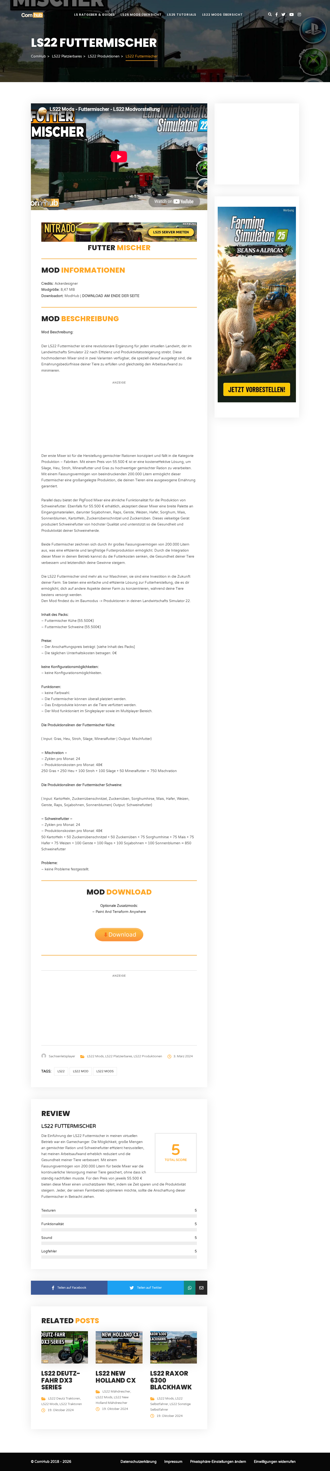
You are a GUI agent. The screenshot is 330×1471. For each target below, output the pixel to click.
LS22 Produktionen (148, 1056)
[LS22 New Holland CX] (120, 1347)
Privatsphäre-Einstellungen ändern (218, 1462)
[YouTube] (293, 14)
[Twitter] (285, 14)
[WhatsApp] (189, 1287)
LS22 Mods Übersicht (222, 14)
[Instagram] (299, 14)
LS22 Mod (80, 1071)
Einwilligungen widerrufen (275, 1462)
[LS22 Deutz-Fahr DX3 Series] (65, 1347)
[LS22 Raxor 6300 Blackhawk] (174, 1347)
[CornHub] (32, 15)
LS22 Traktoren (70, 1404)
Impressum (173, 1462)
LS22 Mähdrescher (116, 1391)
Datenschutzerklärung (139, 1462)
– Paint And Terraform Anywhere (119, 912)
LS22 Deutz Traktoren (64, 1398)
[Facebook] (278, 14)
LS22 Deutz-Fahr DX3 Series (60, 1380)
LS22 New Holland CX (116, 1377)
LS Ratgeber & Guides (94, 14)
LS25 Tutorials (181, 14)
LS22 (61, 1071)
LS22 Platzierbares (118, 1056)
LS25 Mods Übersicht (141, 14)
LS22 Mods (95, 1056)
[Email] (201, 1287)
